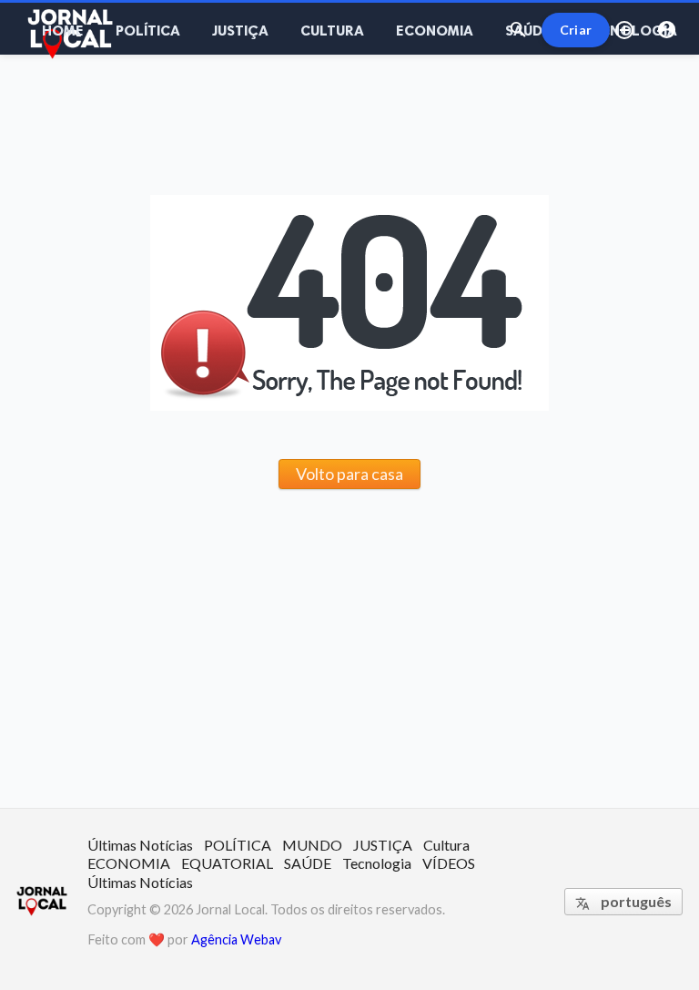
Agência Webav (236, 939)
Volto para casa (349, 474)
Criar (576, 29)
